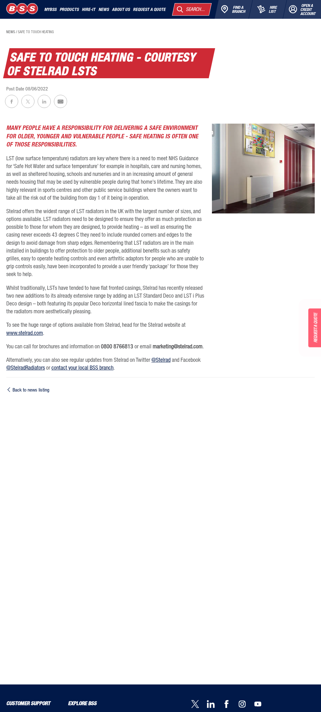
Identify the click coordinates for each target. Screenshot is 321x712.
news (10, 32)
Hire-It (88, 9)
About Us (121, 9)
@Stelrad (161, 359)
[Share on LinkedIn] (44, 101)
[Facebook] (230, 704)
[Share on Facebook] (11, 101)
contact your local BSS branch (82, 367)
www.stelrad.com (24, 332)
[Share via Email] (60, 101)
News (103, 9)
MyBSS (50, 9)
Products (69, 9)
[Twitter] (199, 704)
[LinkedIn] (215, 704)
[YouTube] (262, 704)
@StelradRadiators (25, 367)
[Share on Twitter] (27, 101)
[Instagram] (246, 704)
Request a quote (149, 9)
